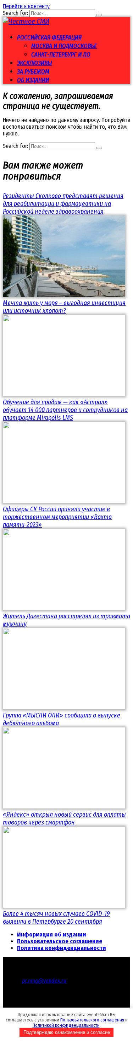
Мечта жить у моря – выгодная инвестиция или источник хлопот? (64, 307)
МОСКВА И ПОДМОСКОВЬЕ (64, 46)
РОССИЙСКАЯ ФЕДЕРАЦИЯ (49, 37)
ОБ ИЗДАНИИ (33, 80)
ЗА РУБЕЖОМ (33, 71)
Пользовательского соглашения (92, 1020)
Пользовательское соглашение (59, 941)
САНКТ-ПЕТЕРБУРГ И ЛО (60, 54)
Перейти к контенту (26, 6)
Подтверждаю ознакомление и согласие (66, 1032)
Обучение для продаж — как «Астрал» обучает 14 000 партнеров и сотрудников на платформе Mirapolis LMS (65, 410)
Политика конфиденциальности (61, 948)
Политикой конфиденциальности (66, 1025)
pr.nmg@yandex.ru (44, 980)
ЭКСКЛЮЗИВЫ (34, 63)
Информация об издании (51, 934)
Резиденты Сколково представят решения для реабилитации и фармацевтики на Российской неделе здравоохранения (63, 203)
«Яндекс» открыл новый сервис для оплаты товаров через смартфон (64, 818)
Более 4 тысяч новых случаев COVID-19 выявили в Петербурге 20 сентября (56, 917)
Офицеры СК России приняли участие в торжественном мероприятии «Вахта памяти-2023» (57, 517)
